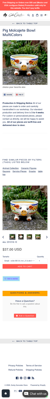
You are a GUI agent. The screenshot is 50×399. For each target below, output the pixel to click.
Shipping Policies (34, 369)
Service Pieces (20, 171)
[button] (46, 15)
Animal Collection (11, 168)
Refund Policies (15, 369)
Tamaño (6, 256)
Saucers (6, 171)
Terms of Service (34, 365)
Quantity (40, 256)
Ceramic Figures (28, 168)
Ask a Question (26, 316)
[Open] (6, 393)
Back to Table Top (27, 23)
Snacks (32, 171)
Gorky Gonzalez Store (19, 385)
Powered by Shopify (37, 385)
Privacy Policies (15, 365)
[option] (12, 236)
